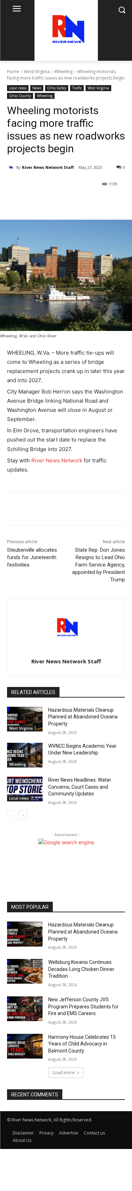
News (36, 87)
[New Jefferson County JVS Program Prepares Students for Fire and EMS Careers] (25, 1008)
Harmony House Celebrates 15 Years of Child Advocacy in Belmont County (82, 1044)
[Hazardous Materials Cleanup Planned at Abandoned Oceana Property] (25, 719)
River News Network (56, 460)
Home (13, 72)
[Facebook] (36, 202)
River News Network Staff (48, 167)
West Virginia (37, 72)
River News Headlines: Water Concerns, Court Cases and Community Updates (79, 786)
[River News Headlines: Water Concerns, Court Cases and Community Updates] (25, 789)
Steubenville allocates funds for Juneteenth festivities (32, 557)
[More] (69, 202)
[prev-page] (11, 815)
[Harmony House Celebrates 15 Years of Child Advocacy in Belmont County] (25, 1046)
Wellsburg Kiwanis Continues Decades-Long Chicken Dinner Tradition (81, 969)
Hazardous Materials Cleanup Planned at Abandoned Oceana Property (83, 717)
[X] (52, 202)
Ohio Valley (56, 87)
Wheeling (63, 72)
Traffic (77, 87)
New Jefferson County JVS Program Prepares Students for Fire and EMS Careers (83, 1006)
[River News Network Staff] (11, 167)
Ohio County (20, 95)
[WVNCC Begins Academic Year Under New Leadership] (25, 755)
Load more (63, 1072)
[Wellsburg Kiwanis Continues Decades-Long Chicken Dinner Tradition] (25, 971)
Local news (17, 87)
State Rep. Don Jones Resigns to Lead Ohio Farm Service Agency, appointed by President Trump (98, 565)
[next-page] (22, 815)
